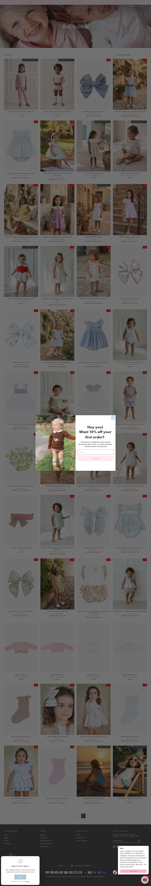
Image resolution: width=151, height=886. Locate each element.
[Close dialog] (113, 418)
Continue (95, 458)
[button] (145, 880)
